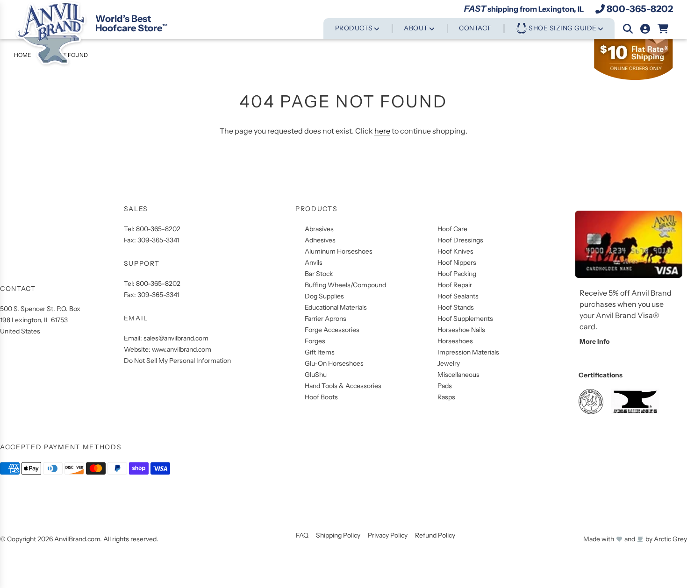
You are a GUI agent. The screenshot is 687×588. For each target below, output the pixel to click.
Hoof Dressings (460, 240)
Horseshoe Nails (461, 330)
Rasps (446, 397)
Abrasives (319, 229)
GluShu (316, 374)
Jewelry (448, 363)
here (382, 130)
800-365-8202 (640, 9)
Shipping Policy (338, 535)
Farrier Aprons (325, 318)
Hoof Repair (454, 285)
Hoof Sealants (458, 296)
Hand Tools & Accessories (343, 386)
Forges (315, 341)
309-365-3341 (158, 240)
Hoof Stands (455, 307)
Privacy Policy (388, 535)
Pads (444, 386)
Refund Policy (435, 535)
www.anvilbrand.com (181, 349)
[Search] (628, 28)
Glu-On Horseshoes (334, 363)
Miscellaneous (458, 374)
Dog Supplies (324, 296)
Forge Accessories (332, 330)
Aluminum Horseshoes (338, 251)
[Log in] (645, 28)
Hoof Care (452, 229)
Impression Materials (468, 352)
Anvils (313, 262)
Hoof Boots (321, 397)
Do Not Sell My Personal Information (177, 360)
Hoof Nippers (456, 262)
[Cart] (663, 29)
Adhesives (320, 240)
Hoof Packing (456, 273)
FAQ (302, 535)
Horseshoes (455, 341)
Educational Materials (336, 307)
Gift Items (320, 352)
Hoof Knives (455, 251)
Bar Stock (319, 273)
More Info (594, 341)
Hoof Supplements (465, 318)
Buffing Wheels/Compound (345, 285)
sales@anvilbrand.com (175, 338)
